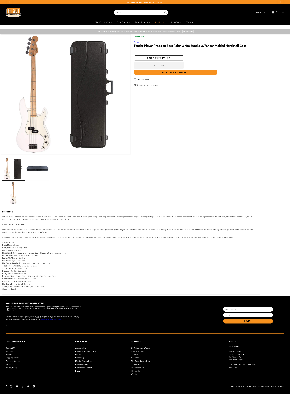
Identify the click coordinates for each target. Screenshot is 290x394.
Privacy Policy (57, 319)
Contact (258, 12)
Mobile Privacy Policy (84, 361)
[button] (131, 211)
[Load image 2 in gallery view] (13, 193)
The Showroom (137, 367)
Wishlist (134, 374)
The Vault (135, 371)
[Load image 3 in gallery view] (37, 168)
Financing (79, 358)
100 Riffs (135, 358)
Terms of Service (13, 361)
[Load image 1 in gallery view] (13, 168)
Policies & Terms (82, 364)
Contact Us (11, 348)
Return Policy (251, 386)
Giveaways (135, 364)
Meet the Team (138, 351)
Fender (137, 42)
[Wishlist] (277, 12)
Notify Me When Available (175, 72)
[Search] (165, 12)
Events (78, 354)
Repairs (9, 354)
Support (9, 351)
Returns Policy (12, 364)
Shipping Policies (13, 358)
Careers (134, 354)
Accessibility (80, 348)
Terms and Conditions (46, 319)
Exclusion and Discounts (85, 351)
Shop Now (188, 31)
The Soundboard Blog (140, 361)
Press (77, 371)
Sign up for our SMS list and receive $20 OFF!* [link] (145, 2)
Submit (248, 321)
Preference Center (83, 367)
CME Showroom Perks (140, 348)
